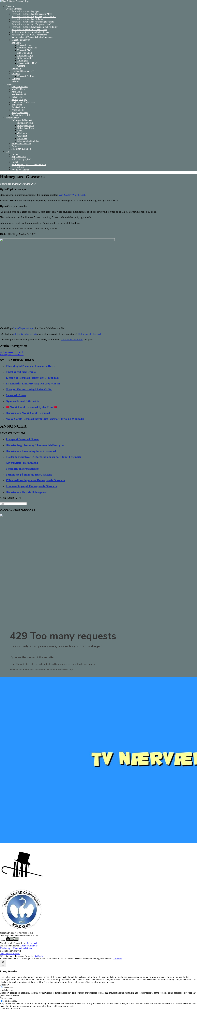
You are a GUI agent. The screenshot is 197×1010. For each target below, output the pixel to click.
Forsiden (10, 6)
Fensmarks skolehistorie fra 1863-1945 (29, 29)
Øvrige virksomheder (21, 143)
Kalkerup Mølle (24, 58)
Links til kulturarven (21, 40)
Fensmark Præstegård (27, 47)
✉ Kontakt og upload (21, 159)
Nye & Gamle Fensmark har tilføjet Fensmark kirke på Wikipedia (45, 418)
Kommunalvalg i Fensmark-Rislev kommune (32, 37)
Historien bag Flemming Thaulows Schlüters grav (35, 445)
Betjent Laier (17, 97)
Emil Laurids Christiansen (23, 102)
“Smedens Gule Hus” (27, 63)
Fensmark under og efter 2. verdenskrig (29, 34)
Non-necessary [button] (7, 998)
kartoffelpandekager (23, 328)
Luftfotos (16, 79)
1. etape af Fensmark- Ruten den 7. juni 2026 (32, 377)
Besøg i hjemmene (20, 112)
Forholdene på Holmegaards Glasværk (29, 474)
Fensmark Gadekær (26, 76)
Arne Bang (17, 91)
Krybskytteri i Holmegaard (22, 462)
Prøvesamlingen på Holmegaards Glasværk (31, 486)
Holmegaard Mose (25, 128)
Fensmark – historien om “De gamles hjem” (31, 24)
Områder (16, 73)
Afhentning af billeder (22, 115)
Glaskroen (22, 133)
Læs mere (117, 958)
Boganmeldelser (19, 156)
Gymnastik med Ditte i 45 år (22, 401)
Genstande (16, 68)
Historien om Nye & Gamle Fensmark (29, 164)
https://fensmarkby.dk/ (10, 953)
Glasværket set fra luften (28, 141)
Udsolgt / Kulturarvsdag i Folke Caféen (29, 389)
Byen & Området (13, 8)
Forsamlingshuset (25, 55)
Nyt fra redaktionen (20, 169)
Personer (10, 84)
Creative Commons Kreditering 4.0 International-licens (18, 946)
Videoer (15, 81)
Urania (20, 130)
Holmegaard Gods (25, 125)
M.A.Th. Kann (18, 89)
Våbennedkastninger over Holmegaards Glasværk (35, 480)
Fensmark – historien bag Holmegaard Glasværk (34, 16)
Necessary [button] (4, 984)
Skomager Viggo (19, 99)
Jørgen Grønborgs (22, 333)
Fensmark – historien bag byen (26, 11)
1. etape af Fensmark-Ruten (22, 439)
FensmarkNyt (18, 167)
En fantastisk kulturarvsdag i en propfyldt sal (33, 383)
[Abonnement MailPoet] (98, 653)
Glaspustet (22, 136)
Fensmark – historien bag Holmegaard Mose (32, 14)
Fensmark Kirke (24, 45)
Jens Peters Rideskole (21, 149)
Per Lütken (22, 138)
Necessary (8, 987)
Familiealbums (18, 107)
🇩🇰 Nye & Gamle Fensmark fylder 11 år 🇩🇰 (31, 407)
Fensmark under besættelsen (22, 468)
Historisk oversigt (25, 123)
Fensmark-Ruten (16, 395)
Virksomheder (12, 117)
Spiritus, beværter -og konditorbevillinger (30, 32)
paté (35, 333)
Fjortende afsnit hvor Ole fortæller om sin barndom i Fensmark (43, 456)
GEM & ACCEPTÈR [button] (10, 1008)
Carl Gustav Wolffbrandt (72, 194)
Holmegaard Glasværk (22, 120)
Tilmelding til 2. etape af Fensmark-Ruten (30, 365)
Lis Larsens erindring (72, 339)
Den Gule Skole (24, 53)
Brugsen (15, 146)
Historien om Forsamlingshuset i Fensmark (31, 451)
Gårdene (21, 66)
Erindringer (17, 104)
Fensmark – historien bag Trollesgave (29, 19)
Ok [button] (124, 958)
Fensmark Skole (24, 50)
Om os (15, 154)
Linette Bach (31, 943)
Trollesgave (22, 60)
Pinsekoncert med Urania (21, 371)
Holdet (15, 162)
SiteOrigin (38, 956)
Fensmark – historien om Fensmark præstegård (33, 21)
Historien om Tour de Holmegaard (26, 492)
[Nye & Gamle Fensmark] (14, 1)
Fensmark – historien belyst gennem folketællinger (34, 27)
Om (7, 151)
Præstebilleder (18, 110)
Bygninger (16, 42)
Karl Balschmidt (19, 94)
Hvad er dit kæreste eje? (22, 71)
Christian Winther (20, 86)
